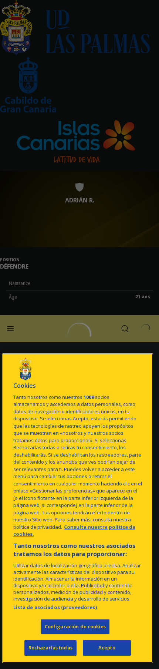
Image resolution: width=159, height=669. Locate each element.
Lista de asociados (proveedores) (55, 607)
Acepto (106, 647)
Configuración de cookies (75, 626)
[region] (77, 508)
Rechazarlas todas (50, 647)
